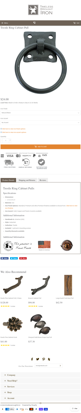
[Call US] (40, 23)
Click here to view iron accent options (14, 132)
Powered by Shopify (29, 405)
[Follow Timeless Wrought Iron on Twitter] (37, 359)
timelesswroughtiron (12, 405)
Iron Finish (4, 109)
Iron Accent (4, 118)
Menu (6, 23)
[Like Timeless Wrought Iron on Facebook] (32, 359)
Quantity (3, 136)
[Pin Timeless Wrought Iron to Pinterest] (44, 360)
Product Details (8, 180)
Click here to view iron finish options (13, 129)
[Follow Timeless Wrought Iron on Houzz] (49, 360)
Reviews (43, 180)
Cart (77, 23)
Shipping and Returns (27, 180)
